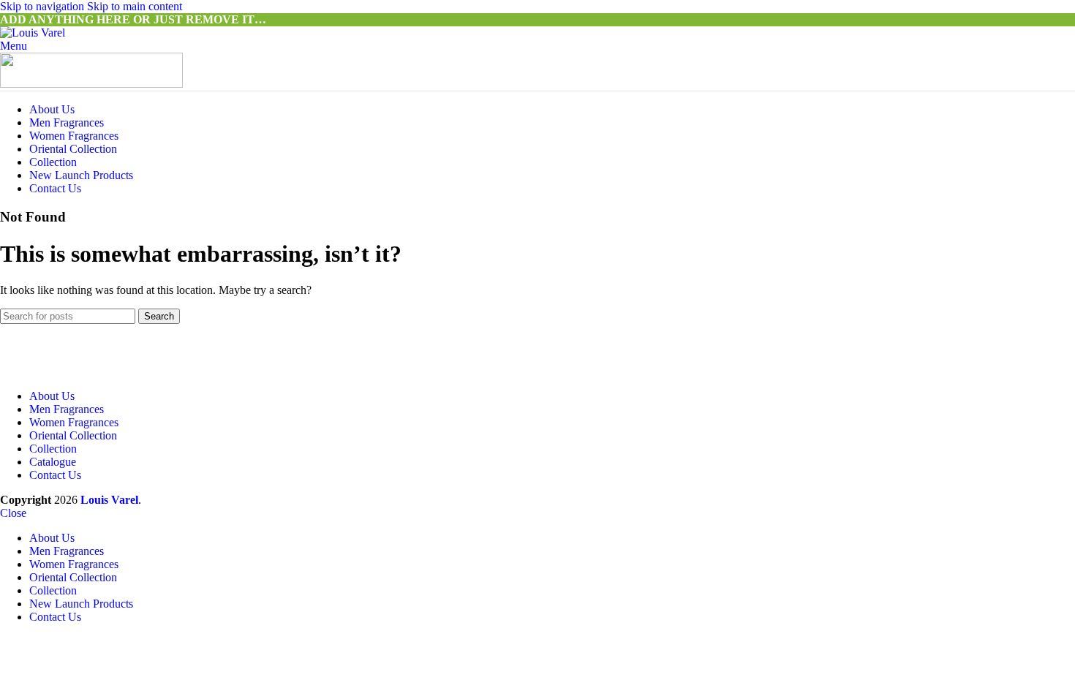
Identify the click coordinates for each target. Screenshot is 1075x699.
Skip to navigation (43, 6)
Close (13, 513)
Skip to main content (134, 6)
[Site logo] (32, 32)
